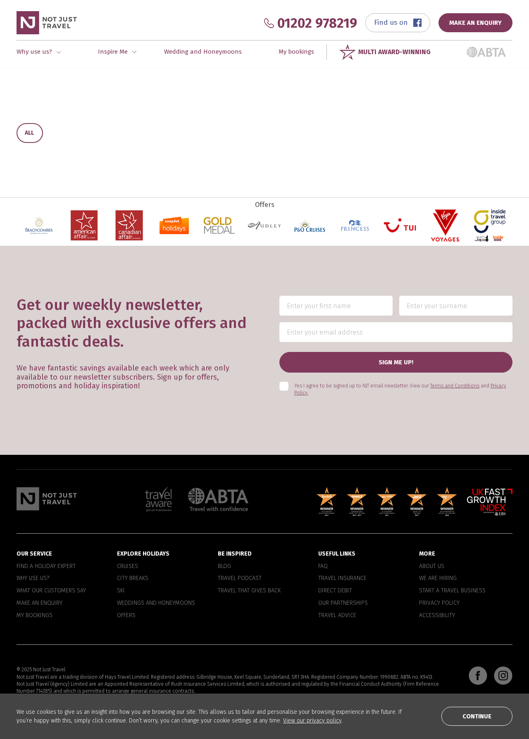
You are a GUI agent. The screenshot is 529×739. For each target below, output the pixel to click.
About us (431, 566)
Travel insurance (342, 578)
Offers (126, 615)
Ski (121, 591)
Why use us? (33, 578)
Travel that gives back (249, 591)
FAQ (323, 566)
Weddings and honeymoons (156, 603)
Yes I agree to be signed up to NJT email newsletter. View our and (400, 389)
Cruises (127, 566)
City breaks (132, 578)
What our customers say (51, 591)
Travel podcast (240, 578)
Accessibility (437, 615)
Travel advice (337, 615)
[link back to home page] (47, 499)
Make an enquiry (39, 603)
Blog (224, 566)
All (29, 132)
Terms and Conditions (454, 386)
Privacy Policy (439, 603)
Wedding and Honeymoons (203, 51)
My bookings (296, 51)
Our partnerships (343, 603)
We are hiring (438, 578)
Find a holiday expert (46, 566)
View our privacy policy (312, 720)
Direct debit (335, 591)
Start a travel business (452, 591)
